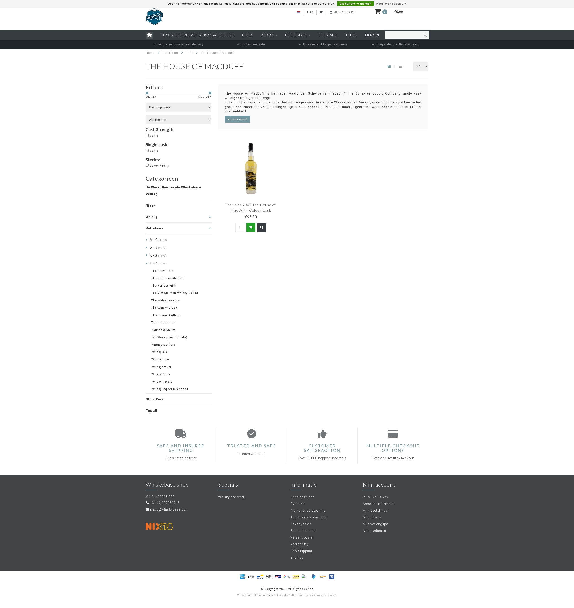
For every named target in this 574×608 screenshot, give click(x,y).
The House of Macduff (168, 278)
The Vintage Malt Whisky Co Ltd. (175, 293)
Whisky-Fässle (161, 381)
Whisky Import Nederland (169, 389)
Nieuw (247, 35)
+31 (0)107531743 (165, 503)
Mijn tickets (372, 517)
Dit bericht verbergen (356, 3)
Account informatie (378, 504)
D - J (158, 247)
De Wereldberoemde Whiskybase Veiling (197, 35)
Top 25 (351, 35)
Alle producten (374, 531)
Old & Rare (328, 35)
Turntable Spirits (163, 322)
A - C (158, 239)
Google (332, 595)
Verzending (299, 544)
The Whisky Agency (165, 300)
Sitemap (297, 557)
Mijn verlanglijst (375, 524)
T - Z (158, 263)
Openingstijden (302, 497)
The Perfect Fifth (163, 285)
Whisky (267, 35)
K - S (158, 255)
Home (150, 52)
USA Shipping (301, 551)
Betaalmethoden (303, 531)
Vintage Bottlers (163, 344)
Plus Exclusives (375, 497)
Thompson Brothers (166, 315)
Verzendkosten (302, 537)
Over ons (297, 504)
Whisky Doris (160, 374)
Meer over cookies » (391, 3)
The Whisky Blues (164, 307)
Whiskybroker (161, 367)
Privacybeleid (301, 524)
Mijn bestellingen (376, 510)
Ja (154, 136)
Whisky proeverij (231, 497)
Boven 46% (160, 165)
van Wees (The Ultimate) (169, 337)
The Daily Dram (162, 270)
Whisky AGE (160, 352)
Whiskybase (160, 359)
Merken (372, 35)
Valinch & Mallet (163, 330)
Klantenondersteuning (308, 510)
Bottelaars (296, 35)
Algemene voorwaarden (309, 517)
